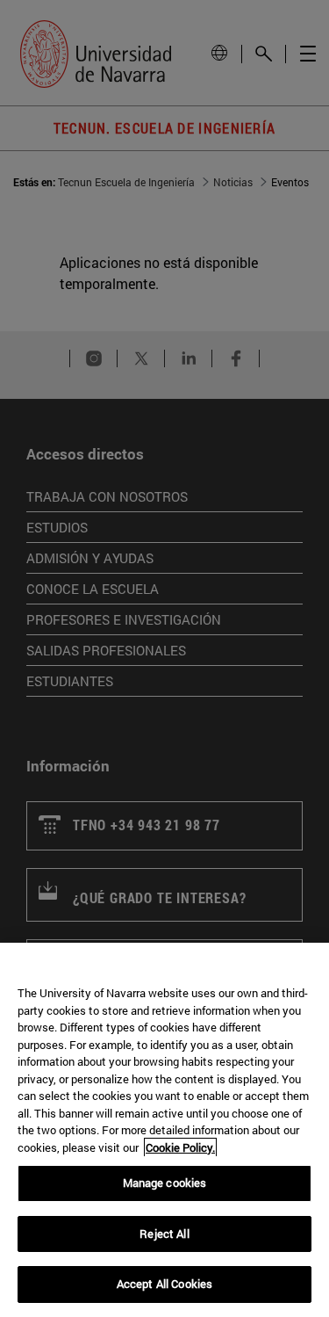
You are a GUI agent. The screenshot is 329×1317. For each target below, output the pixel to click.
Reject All (164, 1233)
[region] (164, 1130)
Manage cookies (165, 1182)
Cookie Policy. (180, 1147)
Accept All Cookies (164, 1284)
